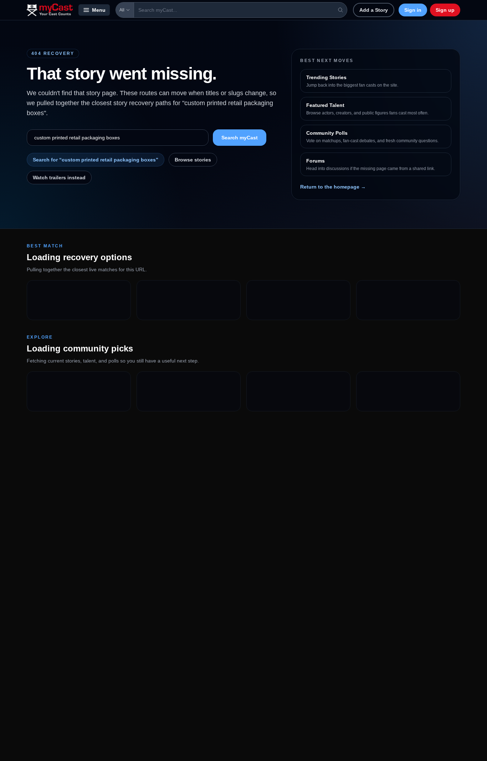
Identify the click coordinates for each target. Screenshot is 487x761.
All (121, 9)
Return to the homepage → (333, 187)
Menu (99, 10)
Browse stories (193, 160)
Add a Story (373, 10)
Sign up (445, 10)
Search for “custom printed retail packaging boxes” (95, 160)
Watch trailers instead (59, 177)
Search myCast (239, 137)
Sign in (412, 10)
